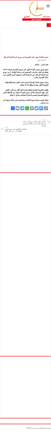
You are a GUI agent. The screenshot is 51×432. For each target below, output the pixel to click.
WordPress (29, 428)
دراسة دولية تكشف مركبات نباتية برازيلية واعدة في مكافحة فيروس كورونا (34, 123)
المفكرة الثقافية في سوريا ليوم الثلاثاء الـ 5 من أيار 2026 (15, 129)
